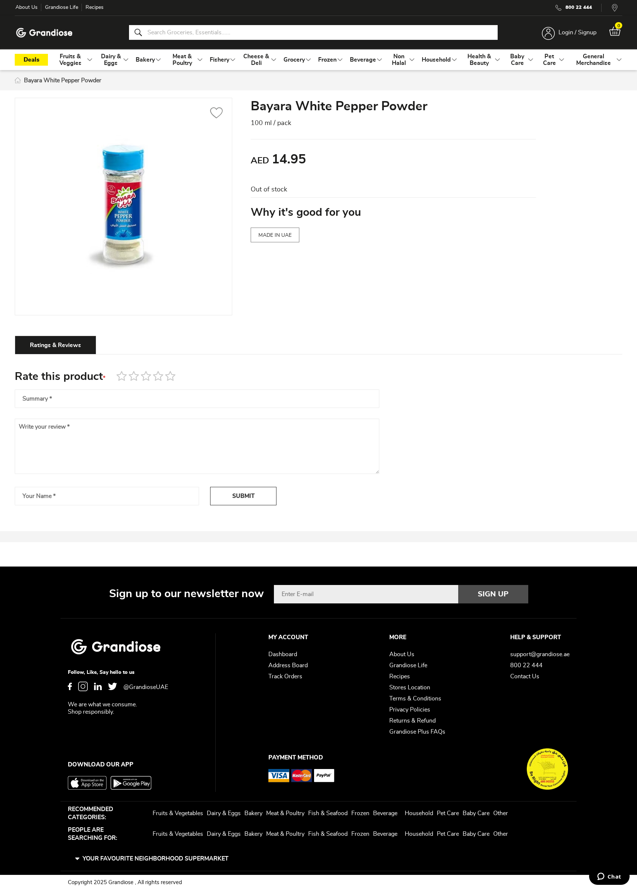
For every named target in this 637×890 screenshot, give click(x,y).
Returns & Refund (412, 721)
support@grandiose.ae (540, 654)
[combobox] (313, 32)
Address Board (288, 665)
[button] (216, 114)
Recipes (95, 7)
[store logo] (44, 32)
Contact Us (524, 676)
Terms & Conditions (415, 699)
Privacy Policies (409, 710)
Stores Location (409, 687)
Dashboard (282, 654)
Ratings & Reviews (55, 345)
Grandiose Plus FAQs (417, 732)
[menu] (318, 59)
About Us (26, 7)
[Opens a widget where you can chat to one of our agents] (609, 877)
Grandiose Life (61, 7)
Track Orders (285, 676)
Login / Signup (577, 32)
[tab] (55, 345)
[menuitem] (70, 59)
